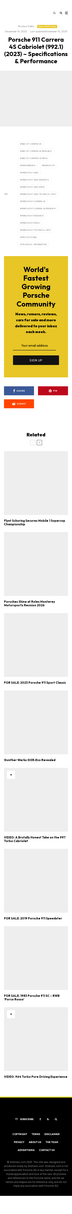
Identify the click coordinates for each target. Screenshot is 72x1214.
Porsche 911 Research (32, 216)
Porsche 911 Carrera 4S (33, 201)
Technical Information (34, 245)
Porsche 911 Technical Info (36, 230)
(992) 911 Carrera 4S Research (36, 151)
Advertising (26, 1150)
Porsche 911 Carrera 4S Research (38, 209)
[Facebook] (40, 1119)
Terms (36, 1134)
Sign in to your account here (45, 873)
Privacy (19, 1142)
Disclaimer (52, 1134)
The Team (52, 1142)
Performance (28, 166)
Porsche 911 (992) (30, 173)
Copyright (19, 1134)
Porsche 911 (49, 166)
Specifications (29, 237)
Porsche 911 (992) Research (35, 180)
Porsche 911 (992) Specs (33, 187)
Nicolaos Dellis (26, 26)
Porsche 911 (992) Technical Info (38, 194)
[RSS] (48, 1119)
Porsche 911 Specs (30, 223)
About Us (35, 1142)
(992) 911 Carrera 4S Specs (34, 158)
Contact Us (47, 1150)
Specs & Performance (47, 26)
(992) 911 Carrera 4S (31, 144)
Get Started (36, 856)
